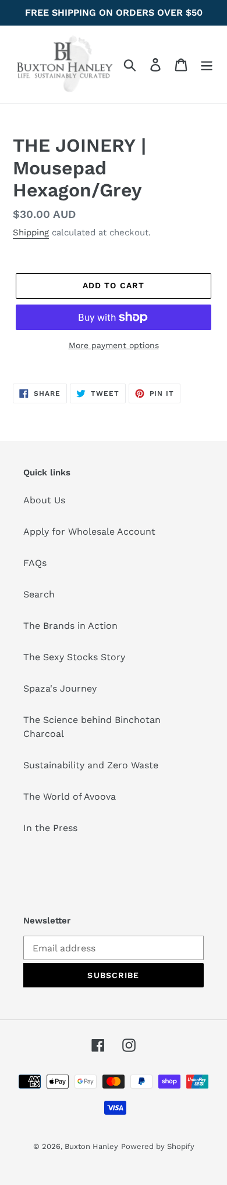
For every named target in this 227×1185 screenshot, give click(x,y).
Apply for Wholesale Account (89, 531)
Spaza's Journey (60, 688)
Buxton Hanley (91, 1146)
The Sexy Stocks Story (74, 657)
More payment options (114, 345)
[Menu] (206, 65)
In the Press (50, 827)
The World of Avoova (69, 796)
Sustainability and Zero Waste (90, 765)
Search (39, 594)
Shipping (31, 232)
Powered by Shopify (157, 1146)
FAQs (35, 562)
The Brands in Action (70, 625)
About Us (44, 500)
